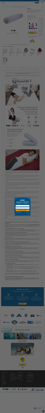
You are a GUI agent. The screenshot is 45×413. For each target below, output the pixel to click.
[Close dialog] (29, 198)
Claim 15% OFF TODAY (22, 210)
